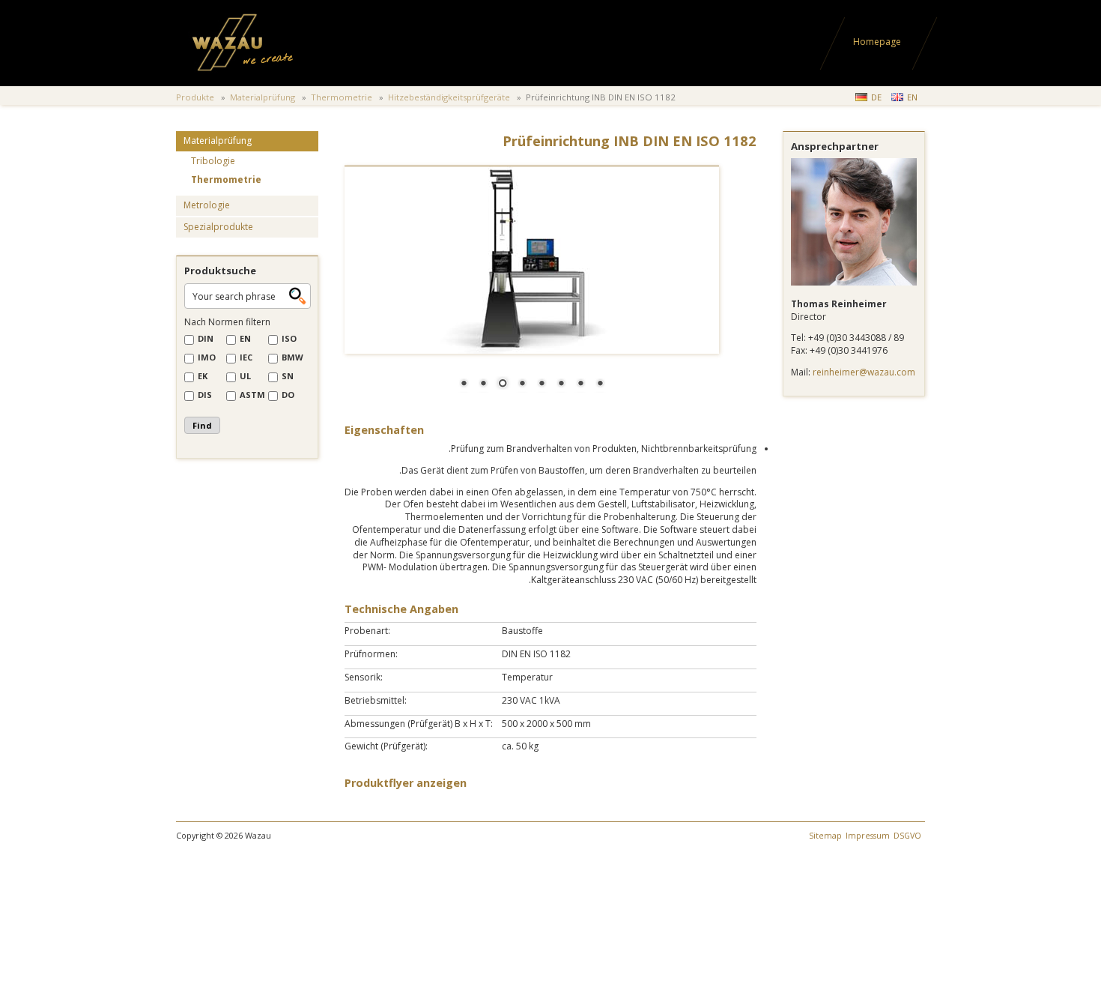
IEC (246, 357)
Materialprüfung (262, 97)
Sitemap (825, 835)
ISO (289, 338)
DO (288, 394)
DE (876, 97)
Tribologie (213, 160)
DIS (205, 394)
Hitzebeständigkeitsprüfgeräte (449, 97)
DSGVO (907, 835)
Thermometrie (341, 97)
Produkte (195, 97)
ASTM (252, 394)
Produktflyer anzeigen (406, 783)
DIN (205, 338)
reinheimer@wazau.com (864, 372)
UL (245, 375)
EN (912, 97)
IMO (207, 357)
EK (202, 375)
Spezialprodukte (218, 226)
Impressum (868, 835)
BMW (292, 357)
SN (288, 375)
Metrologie (207, 205)
